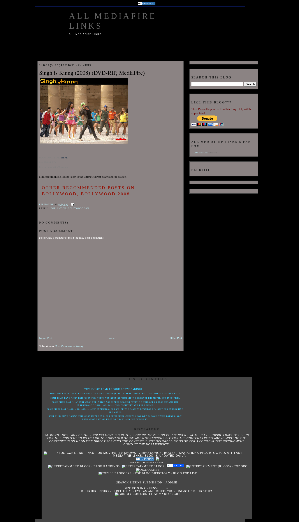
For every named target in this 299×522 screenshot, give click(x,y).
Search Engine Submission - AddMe (146, 482)
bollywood (58, 208)
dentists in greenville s (145, 488)
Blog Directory (95, 491)
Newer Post (45, 338)
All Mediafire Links (200, 153)
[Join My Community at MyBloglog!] (146, 494)
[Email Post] (72, 204)
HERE (64, 157)
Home (110, 338)
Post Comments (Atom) (69, 346)
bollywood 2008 (79, 208)
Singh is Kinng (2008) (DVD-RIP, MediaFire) (92, 72)
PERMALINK (46, 204)
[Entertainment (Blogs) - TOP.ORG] (215, 466)
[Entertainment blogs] (142, 466)
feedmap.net (155, 462)
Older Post (176, 338)
